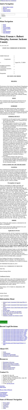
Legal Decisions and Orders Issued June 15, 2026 (14, 333)
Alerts (4, 408)
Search (3, 15)
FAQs (4, 30)
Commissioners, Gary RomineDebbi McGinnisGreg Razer (4, 394)
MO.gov (5, 8)
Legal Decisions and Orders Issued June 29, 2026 (14, 332)
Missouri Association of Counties (11, 363)
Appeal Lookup (6, 28)
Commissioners (6, 353)
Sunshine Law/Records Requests (11, 356)
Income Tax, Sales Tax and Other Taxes (12, 313)
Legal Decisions (7, 31)
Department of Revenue (8, 362)
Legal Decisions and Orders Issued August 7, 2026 (15, 331)
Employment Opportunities (9, 354)
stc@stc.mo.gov (10, 383)
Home (4, 24)
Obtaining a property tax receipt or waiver (13, 315)
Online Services (6, 11)
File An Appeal (6, 27)
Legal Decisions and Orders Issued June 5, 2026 (14, 335)
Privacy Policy (6, 402)
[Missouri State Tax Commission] (8, 0)
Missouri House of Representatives (11, 365)
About (4, 26)
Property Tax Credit (7, 314)
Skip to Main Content (8, 7)
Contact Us (5, 405)
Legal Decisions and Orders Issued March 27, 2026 (15, 337)
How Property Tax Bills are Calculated (12, 311)
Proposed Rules (3, 322)
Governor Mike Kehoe (3, 386)
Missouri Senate (7, 366)
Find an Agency (7, 9)
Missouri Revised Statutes (9, 367)
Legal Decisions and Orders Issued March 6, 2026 (15, 339)
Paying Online (6, 310)
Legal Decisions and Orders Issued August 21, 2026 (15, 329)
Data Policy (6, 406)
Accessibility (6, 404)
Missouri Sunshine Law (8, 369)
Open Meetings (6, 32)
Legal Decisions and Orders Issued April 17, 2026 (15, 336)
